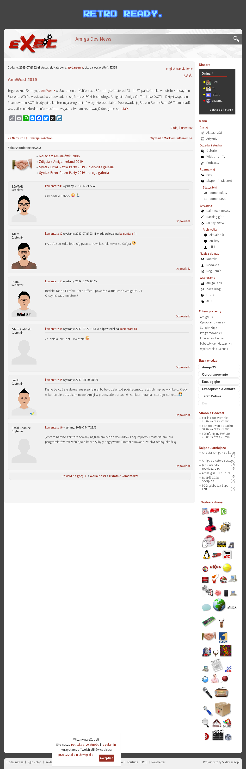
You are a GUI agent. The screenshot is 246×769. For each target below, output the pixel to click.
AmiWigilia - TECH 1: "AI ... (217, 473)
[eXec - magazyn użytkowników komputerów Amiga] (33, 43)
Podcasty (212, 162)
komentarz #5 (53, 380)
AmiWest (47, 91)
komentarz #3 (53, 281)
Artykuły (211, 138)
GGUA (210, 295)
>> (191, 138)
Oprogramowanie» (212, 322)
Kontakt (211, 259)
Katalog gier (211, 382)
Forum (210, 174)
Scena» (223, 349)
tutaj (124, 109)
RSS (144, 762)
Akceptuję (106, 758)
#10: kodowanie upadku (217, 426)
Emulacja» (207, 338)
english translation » (179, 68)
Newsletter (158, 762)
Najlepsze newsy (218, 211)
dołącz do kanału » (221, 109)
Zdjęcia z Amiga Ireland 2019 (61, 162)
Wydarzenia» (208, 349)
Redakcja (212, 265)
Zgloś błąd (34, 762)
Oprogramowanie (215, 374)
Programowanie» (211, 333)
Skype (210, 181)
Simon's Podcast (211, 413)
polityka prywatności (85, 744)
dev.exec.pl (232, 762)
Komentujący (218, 193)
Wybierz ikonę (211, 502)
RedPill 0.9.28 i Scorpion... (211, 479)
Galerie (211, 150)
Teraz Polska (211, 396)
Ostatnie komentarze (124, 476)
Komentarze (218, 199)
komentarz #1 (53, 186)
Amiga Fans (214, 283)
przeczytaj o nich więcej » (75, 754)
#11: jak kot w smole (215, 418)
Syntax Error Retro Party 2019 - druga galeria (74, 173)
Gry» (214, 327)
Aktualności (98, 476)
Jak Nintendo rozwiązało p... (211, 467)
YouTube (132, 762)
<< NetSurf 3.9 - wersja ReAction (30, 138)
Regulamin (213, 271)
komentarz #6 (54, 427)
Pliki (212, 247)
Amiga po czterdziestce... (218, 460)
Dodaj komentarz (182, 128)
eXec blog (213, 289)
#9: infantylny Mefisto (216, 433)
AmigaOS (209, 367)
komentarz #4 (53, 329)
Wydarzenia (75, 67)
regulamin (109, 744)
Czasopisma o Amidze (218, 389)
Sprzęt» (205, 327)
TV (223, 156)
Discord (204, 65)
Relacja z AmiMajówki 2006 (59, 156)
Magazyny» (225, 343)
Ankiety (214, 241)
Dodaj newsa (15, 762)
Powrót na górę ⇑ (74, 476)
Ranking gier (215, 217)
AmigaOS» (207, 317)
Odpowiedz (183, 221)
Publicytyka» (208, 343)
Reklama (51, 762)
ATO (209, 301)
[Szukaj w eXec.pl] (238, 40)
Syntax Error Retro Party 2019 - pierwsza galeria (76, 167)
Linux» (219, 338)
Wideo (210, 156)
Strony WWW (215, 223)
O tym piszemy (210, 311)
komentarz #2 (53, 233)
